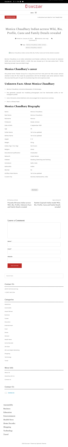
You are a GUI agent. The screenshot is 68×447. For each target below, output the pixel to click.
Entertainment (9, 325)
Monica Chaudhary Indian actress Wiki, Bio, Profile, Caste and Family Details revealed (34, 31)
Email (10, 249)
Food (6, 329)
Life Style (7, 346)
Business (34, 190)
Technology (8, 357)
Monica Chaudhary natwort (34, 47)
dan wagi (45, 38)
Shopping (7, 353)
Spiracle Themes (41, 443)
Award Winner (9, 311)
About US (7, 372)
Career (7, 318)
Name (10, 241)
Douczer (27, 443)
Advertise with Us (9, 376)
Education (7, 322)
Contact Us (8, 379)
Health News (8, 339)
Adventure (8, 304)
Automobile (8, 308)
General (7, 336)
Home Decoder (9, 343)
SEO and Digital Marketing (12, 350)
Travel (6, 360)
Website (10, 256)
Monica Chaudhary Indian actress (36, 45)
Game (6, 332)
